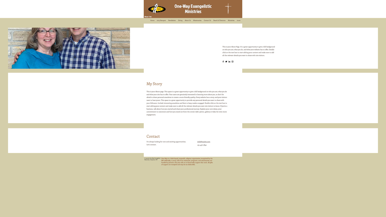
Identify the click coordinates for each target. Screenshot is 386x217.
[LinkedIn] (229, 61)
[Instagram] (232, 61)
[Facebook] (223, 61)
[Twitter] (226, 61)
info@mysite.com (203, 142)
